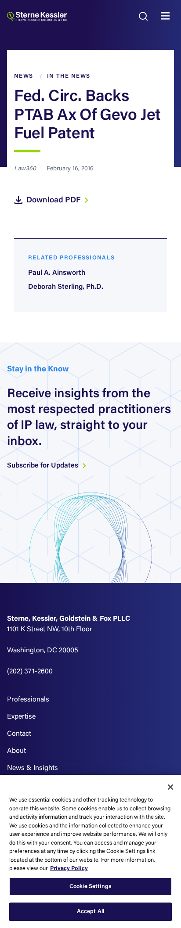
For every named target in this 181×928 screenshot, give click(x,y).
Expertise (21, 716)
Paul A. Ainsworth (56, 273)
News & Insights (32, 768)
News (23, 76)
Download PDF (54, 201)
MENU (167, 16)
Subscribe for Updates (43, 465)
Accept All (90, 911)
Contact (19, 733)
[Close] (170, 787)
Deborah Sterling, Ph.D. (65, 287)
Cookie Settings (90, 886)
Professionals (28, 699)
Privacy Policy (69, 868)
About (16, 751)
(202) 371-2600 (30, 671)
